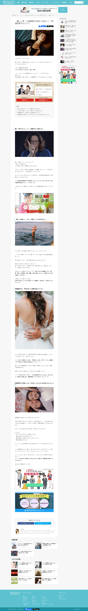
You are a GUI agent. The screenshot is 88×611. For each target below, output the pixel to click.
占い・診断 (34, 603)
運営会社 (60, 596)
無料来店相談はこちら (43, 100)
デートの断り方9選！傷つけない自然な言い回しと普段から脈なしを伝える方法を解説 (70, 40)
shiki (47, 547)
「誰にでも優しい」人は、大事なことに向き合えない (30, 110)
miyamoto (23, 555)
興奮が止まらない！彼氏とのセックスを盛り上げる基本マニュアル (70, 26)
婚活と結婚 (24, 2)
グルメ (43, 596)
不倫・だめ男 (44, 600)
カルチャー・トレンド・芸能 (47, 604)
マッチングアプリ (55, 2)
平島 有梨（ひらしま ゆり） (26, 547)
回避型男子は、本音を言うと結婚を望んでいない (29, 112)
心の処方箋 (44, 603)
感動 (43, 601)
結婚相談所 (64, 2)
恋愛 (19, 546)
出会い (38, 2)
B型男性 (46, 546)
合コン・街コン (45, 2)
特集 (33, 601)
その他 (70, 2)
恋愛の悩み (31, 2)
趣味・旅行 (44, 597)
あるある (33, 596)
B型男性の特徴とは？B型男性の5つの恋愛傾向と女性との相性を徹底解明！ (70, 35)
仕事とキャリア (35, 600)
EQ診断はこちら (25, 100)
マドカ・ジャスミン (25, 582)
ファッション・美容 (35, 604)
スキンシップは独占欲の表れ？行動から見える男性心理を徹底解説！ (70, 21)
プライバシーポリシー (63, 599)
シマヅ (23, 574)
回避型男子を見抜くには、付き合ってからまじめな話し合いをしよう (34, 114)
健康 (18, 2)
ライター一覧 (61, 595)
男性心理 (22, 546)
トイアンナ (22, 26)
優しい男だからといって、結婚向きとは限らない (29, 108)
